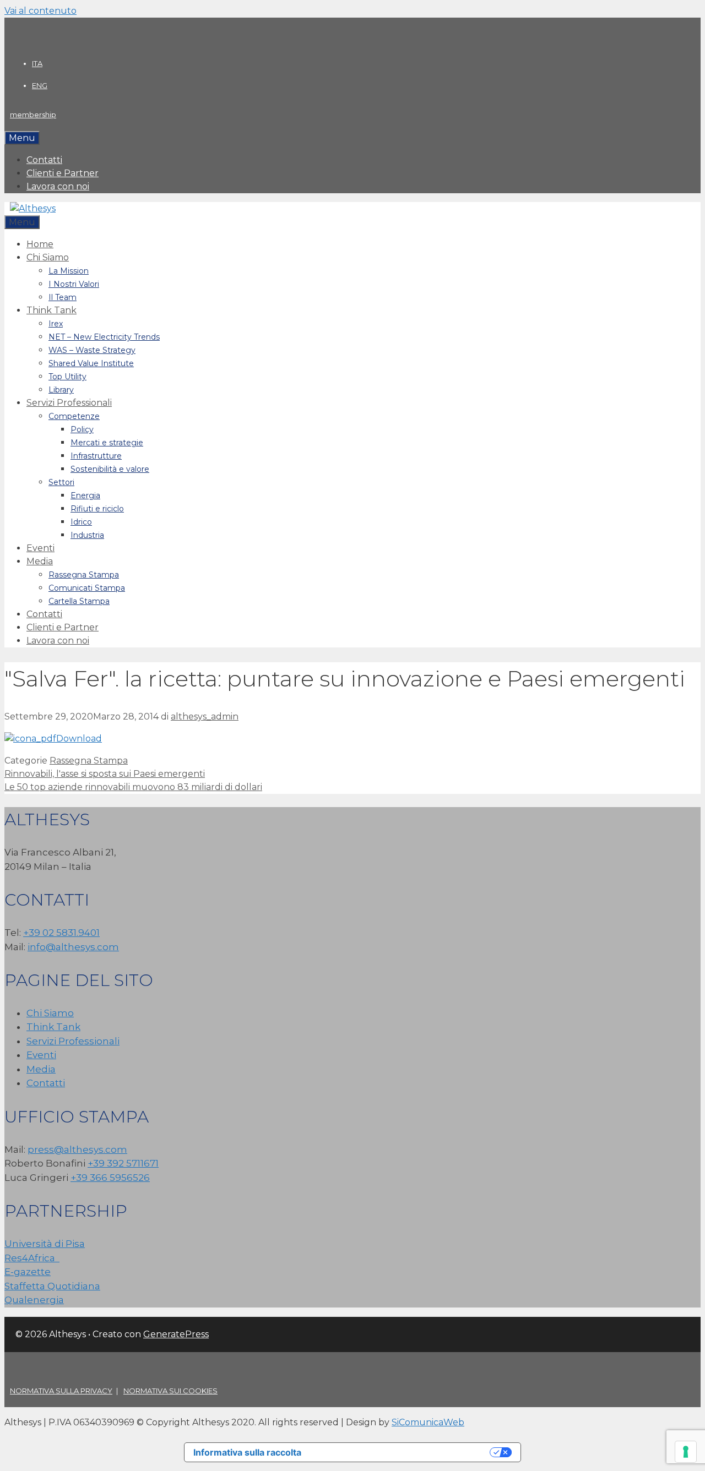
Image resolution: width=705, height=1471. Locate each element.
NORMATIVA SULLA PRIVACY (61, 1390)
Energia (85, 495)
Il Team (62, 297)
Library (61, 390)
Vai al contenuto (40, 11)
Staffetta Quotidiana (52, 1286)
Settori (61, 482)
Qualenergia (34, 1299)
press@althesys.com (77, 1149)
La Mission (68, 271)
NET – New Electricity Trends (104, 337)
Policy (82, 429)
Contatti (44, 160)
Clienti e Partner (62, 173)
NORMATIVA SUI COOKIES (170, 1390)
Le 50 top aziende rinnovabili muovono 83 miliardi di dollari (133, 787)
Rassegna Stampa (83, 575)
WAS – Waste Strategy (91, 350)
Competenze (74, 416)
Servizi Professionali (69, 402)
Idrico (81, 522)
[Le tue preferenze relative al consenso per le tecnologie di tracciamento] (685, 1451)
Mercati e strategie (106, 443)
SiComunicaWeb (428, 1422)
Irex (55, 324)
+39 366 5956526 (110, 1177)
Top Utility (67, 377)
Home (39, 244)
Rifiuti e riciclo (97, 509)
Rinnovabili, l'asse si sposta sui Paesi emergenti (104, 774)
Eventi (40, 548)
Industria (87, 535)
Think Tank (51, 310)
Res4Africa (31, 1257)
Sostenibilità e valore (109, 469)
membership (33, 114)
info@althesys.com (73, 946)
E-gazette (27, 1271)
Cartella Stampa (79, 601)
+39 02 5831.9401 (61, 932)
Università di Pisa (44, 1243)
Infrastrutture (96, 456)
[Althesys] (33, 208)
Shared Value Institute (91, 363)
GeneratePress (176, 1334)
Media (39, 561)
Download (79, 738)
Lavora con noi (57, 186)
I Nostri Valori (73, 284)
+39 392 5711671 (123, 1163)
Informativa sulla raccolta (247, 1452)
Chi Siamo (47, 257)
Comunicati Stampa (86, 588)
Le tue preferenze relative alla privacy (400, 1452)
